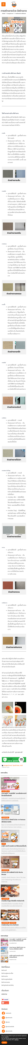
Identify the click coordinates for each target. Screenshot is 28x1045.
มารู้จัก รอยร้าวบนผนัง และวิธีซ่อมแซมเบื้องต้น (13, 846)
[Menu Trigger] (3, 4)
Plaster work (5, 898)
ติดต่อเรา (4, 1009)
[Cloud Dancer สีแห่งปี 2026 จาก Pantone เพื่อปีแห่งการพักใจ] (10, 809)
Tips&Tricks (13, 923)
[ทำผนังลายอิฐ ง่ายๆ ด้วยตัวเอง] (10, 915)
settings (16, 1039)
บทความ (4, 994)
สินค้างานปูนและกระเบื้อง (7, 973)
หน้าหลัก (3, 13)
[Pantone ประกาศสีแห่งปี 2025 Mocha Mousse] (10, 862)
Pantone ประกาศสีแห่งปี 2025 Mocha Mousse (12, 873)
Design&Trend (10, 13)
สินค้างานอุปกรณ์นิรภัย (6, 979)
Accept (4, 1042)
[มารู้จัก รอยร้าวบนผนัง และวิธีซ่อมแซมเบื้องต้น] (10, 836)
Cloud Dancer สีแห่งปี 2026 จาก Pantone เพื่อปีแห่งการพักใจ (13, 821)
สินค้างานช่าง (4, 976)
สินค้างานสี (4, 970)
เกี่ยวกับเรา (5, 990)
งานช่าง (3, 791)
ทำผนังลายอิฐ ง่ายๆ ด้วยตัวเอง (10, 925)
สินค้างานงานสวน (5, 982)
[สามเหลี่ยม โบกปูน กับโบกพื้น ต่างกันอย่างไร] (10, 890)
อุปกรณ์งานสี (18, 752)
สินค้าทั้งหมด (5, 967)
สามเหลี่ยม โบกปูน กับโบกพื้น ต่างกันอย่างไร (12, 901)
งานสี (8, 791)
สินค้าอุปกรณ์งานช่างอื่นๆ (7, 985)
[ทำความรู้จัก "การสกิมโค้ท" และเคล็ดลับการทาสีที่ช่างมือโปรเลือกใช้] (10, 783)
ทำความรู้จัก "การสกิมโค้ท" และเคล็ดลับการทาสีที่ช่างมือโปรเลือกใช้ (13, 794)
